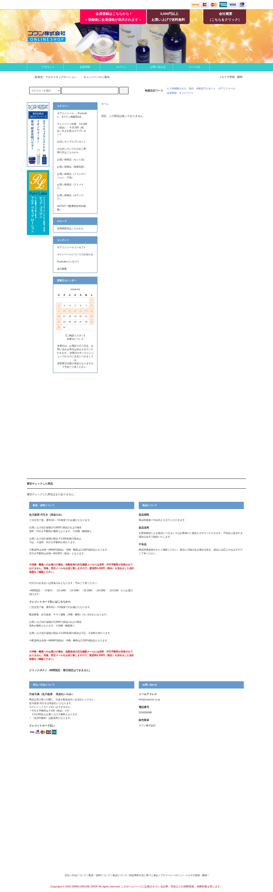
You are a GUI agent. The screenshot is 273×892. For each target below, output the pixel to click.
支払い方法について (75, 875)
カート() (194, 66)
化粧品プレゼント (206, 88)
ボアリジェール (226, 88)
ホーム (104, 104)
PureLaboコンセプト (69, 261)
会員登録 (85, 66)
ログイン (121, 66)
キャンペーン (186, 93)
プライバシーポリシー (172, 875)
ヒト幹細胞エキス (176, 88)
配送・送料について (99, 875)
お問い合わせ (158, 66)
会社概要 (225, 14)
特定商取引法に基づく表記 (143, 875)
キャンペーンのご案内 (97, 77)
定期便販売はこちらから (70, 228)
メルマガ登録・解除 (231, 76)
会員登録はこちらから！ (114, 14)
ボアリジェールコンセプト (71, 247)
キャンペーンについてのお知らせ (75, 254)
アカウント (48, 66)
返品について (120, 875)
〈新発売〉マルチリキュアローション (54, 77)
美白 (191, 88)
